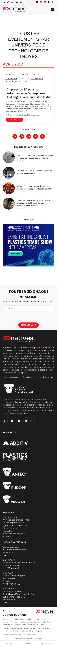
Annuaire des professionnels (16, 520)
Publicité (7, 536)
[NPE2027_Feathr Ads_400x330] (28, 245)
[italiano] (53, 2)
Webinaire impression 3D (14, 533)
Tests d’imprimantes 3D (14, 522)
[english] (41, 2)
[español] (45, 2)
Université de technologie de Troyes (24, 80)
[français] (49, 2)
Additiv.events (46, 377)
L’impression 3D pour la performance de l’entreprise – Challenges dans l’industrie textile (28, 93)
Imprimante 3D (10, 517)
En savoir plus (14, 120)
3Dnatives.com (30, 377)
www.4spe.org (25, 413)
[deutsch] (37, 2)
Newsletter (7, 531)
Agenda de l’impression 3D (15, 525)
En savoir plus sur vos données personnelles (19, 635)
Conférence (11, 78)
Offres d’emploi (10, 528)
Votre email (10, 308)
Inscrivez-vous (28, 325)
